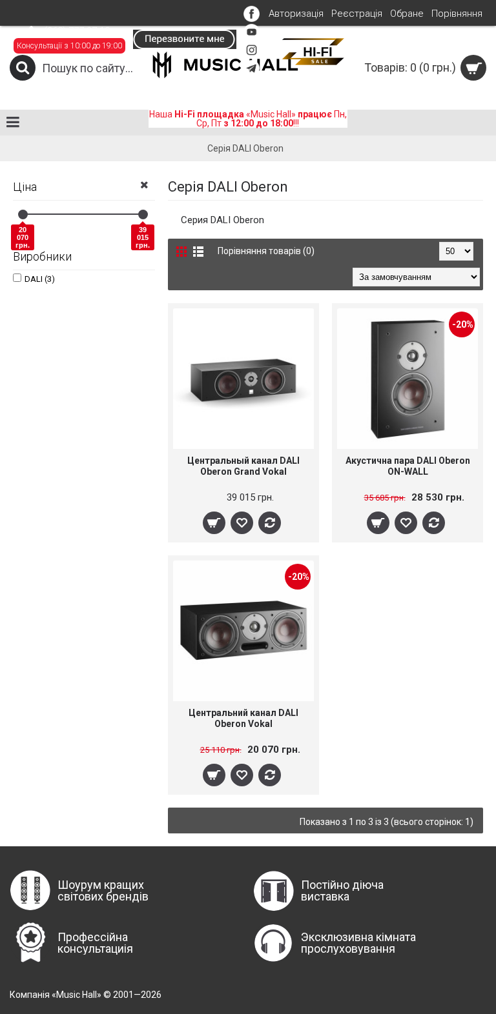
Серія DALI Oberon (245, 148)
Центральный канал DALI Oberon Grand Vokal (243, 466)
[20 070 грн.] (23, 214)
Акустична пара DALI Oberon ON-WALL (408, 466)
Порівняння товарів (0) (266, 251)
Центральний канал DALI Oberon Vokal (243, 718)
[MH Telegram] (251, 73)
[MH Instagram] (251, 55)
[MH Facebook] (251, 19)
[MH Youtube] (251, 37)
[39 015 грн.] (143, 214)
